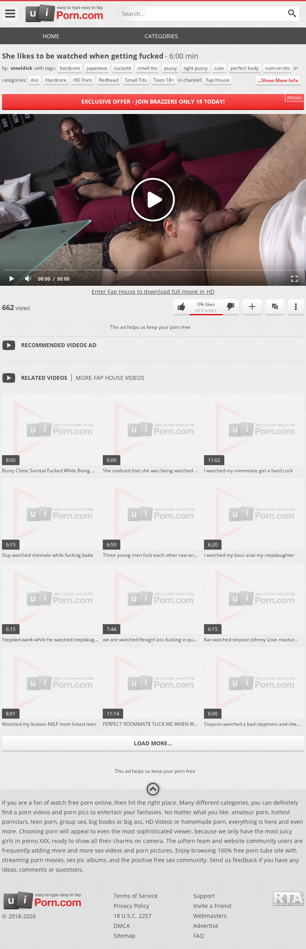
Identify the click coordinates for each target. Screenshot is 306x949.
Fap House (218, 80)
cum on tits (277, 68)
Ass (35, 80)
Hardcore (56, 80)
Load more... (153, 743)
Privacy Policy (131, 906)
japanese (97, 68)
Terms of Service (136, 896)
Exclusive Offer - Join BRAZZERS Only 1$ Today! (153, 101)
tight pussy (196, 68)
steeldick (22, 68)
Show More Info (279, 80)
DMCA (122, 925)
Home (51, 36)
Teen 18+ (163, 80)
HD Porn (82, 80)
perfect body (245, 68)
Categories (161, 36)
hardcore (70, 68)
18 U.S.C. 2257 (132, 916)
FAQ (198, 935)
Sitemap (124, 935)
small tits (147, 68)
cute (219, 68)
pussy (170, 68)
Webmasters (210, 916)
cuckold (122, 68)
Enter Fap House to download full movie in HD (153, 291)
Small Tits (136, 80)
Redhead (108, 80)
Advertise (205, 925)
